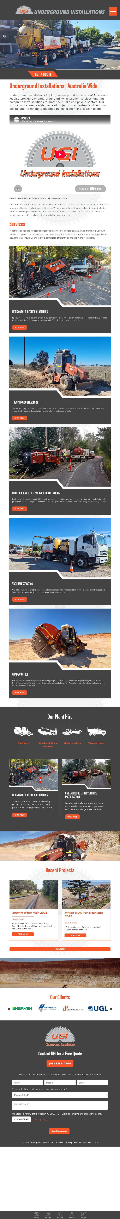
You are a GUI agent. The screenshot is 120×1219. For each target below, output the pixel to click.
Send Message (59, 1131)
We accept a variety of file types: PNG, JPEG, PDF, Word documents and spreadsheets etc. (57, 1113)
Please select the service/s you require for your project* (39, 1089)
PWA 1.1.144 (93, 1142)
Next (115, 36)
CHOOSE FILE (21, 1119)
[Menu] (113, 11)
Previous (4, 36)
